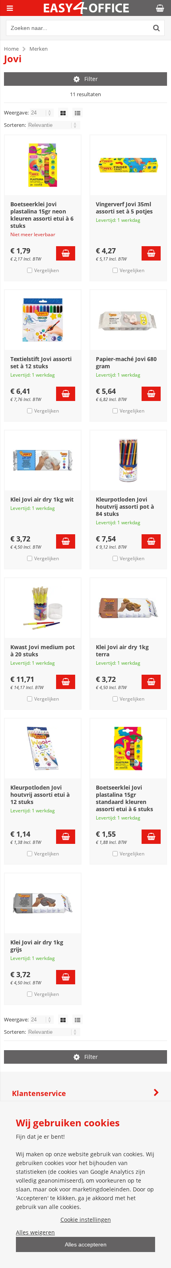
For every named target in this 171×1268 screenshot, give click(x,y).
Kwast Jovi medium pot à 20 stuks (42, 650)
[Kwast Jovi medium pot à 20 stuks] (43, 608)
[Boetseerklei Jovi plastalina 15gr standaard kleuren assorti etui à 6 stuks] (128, 748)
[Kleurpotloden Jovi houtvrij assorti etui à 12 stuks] (43, 748)
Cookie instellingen (85, 1219)
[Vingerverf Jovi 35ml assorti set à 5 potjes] (128, 165)
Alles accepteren (86, 1244)
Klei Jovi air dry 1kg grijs (36, 945)
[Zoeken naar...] (157, 28)
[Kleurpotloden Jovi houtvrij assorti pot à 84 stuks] (128, 460)
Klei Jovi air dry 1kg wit (42, 499)
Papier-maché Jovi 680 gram (126, 362)
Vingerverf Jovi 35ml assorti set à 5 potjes (124, 207)
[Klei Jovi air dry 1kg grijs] (43, 903)
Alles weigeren (35, 1232)
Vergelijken (46, 270)
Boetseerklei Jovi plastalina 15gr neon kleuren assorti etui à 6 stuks (42, 214)
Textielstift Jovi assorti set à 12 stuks (41, 362)
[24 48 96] (42, 112)
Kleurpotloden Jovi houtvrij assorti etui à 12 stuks (40, 795)
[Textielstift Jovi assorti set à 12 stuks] (43, 320)
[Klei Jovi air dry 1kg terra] (128, 608)
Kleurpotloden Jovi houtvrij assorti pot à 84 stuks (125, 506)
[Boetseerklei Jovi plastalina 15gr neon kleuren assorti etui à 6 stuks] (43, 165)
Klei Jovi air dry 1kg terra (122, 650)
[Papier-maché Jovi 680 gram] (128, 320)
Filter (91, 79)
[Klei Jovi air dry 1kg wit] (43, 460)
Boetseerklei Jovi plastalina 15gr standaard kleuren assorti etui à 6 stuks (124, 798)
